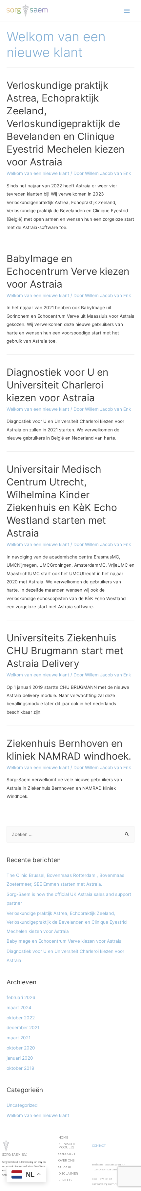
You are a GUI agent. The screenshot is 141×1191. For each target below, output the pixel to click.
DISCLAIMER (68, 1173)
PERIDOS (64, 1180)
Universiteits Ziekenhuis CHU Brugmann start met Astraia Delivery (65, 650)
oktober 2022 (21, 1017)
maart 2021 (18, 1037)
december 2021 (23, 1027)
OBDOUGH (66, 1154)
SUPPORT (65, 1167)
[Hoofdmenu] (126, 11)
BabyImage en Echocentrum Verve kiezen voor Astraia (68, 271)
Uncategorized (22, 1105)
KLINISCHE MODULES (67, 1145)
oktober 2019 (20, 1068)
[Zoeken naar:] (70, 834)
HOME (63, 1137)
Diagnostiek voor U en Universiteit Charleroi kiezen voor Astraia (58, 385)
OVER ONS (66, 1160)
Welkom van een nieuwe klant (38, 173)
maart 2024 (19, 1007)
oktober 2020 (21, 1047)
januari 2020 (20, 1058)
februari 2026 (21, 997)
